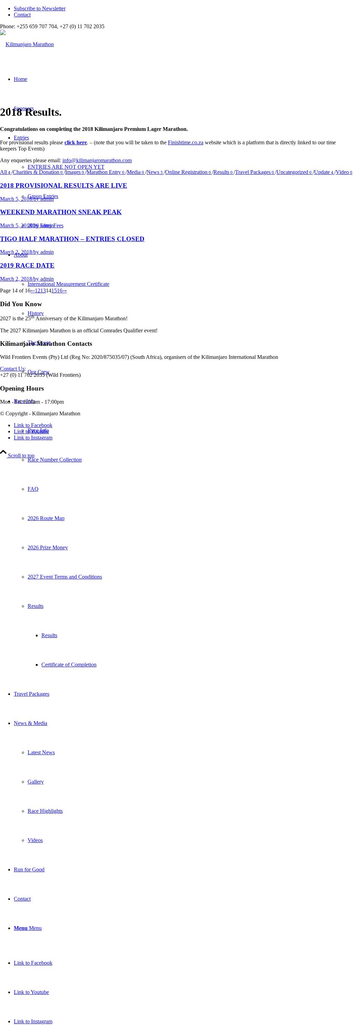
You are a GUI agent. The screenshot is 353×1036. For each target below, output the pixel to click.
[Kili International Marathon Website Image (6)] (27, 44)
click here (75, 142)
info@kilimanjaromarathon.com (97, 160)
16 (59, 290)
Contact (22, 15)
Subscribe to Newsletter (39, 8)
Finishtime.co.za (185, 142)
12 (37, 290)
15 (54, 290)
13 (43, 290)
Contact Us (12, 369)
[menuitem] (183, 9)
